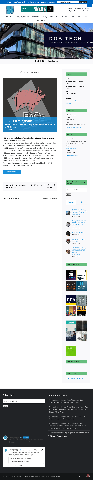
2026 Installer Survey (78, 232)
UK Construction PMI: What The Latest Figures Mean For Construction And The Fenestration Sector (67, 425)
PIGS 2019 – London (49, 198)
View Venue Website (72, 155)
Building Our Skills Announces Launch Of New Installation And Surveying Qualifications (79, 250)
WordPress (57, 476)
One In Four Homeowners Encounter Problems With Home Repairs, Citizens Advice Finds (68, 409)
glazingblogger (14, 450)
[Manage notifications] (88, 475)
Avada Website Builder (22, 476)
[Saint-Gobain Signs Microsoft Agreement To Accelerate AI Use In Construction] (68, 211)
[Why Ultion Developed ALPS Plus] (68, 240)
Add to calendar (11, 172)
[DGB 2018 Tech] (46, 41)
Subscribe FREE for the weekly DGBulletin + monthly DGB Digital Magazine (31, 2)
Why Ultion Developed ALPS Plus (79, 240)
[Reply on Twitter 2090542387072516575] (9, 465)
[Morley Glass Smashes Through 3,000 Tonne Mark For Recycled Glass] (68, 223)
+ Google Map (71, 148)
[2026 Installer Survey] (68, 232)
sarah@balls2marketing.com (24, 165)
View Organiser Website (73, 127)
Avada (32, 476)
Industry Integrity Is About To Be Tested (75, 433)
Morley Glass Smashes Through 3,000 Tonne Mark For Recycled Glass (79, 223)
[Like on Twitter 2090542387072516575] (17, 465)
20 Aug (35, 450)
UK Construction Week (11, 198)
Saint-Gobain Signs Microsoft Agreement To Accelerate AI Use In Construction (79, 211)
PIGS (67, 96)
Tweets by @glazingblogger (74, 378)
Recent (71, 202)
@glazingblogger (27, 450)
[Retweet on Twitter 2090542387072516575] (13, 465)
